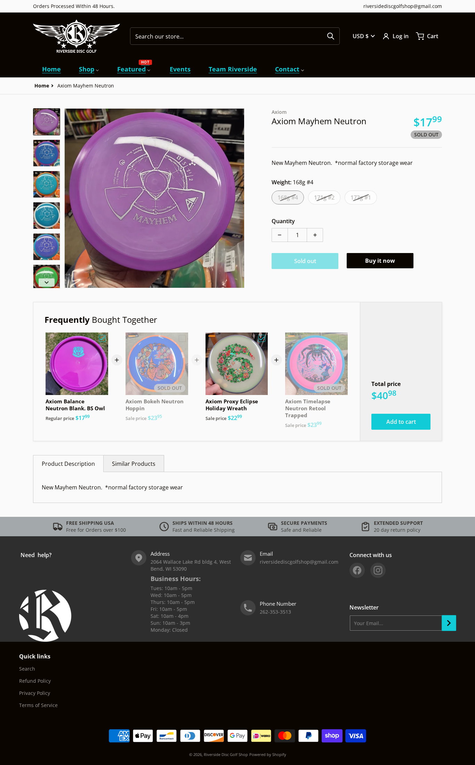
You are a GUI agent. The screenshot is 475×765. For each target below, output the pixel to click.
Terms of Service (38, 705)
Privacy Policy (34, 693)
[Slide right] (240, 198)
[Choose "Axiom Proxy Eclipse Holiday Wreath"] (261, 338)
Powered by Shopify (267, 754)
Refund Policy (35, 681)
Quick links (34, 656)
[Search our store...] (330, 36)
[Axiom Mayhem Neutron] (46, 121)
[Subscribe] (449, 623)
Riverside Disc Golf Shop (226, 754)
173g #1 (361, 197)
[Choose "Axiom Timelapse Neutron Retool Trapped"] (341, 338)
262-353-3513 (275, 611)
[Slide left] (68, 198)
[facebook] (357, 570)
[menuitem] (51, 69)
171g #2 (324, 197)
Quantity (283, 221)
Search (27, 668)
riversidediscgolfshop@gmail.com (402, 6)
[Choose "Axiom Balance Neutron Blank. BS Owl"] (102, 338)
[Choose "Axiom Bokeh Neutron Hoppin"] (182, 338)
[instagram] (378, 570)
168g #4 (287, 197)
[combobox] (235, 36)
